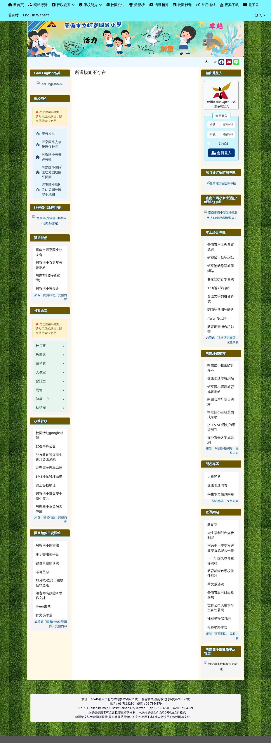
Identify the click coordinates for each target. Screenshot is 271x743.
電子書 (253, 4)
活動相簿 (161, 4)
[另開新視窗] (50, 84)
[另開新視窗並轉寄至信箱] (229, 62)
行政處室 (64, 4)
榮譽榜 (139, 4)
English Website (36, 15)
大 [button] (206, 61)
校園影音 (185, 4)
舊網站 (13, 15)
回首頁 (18, 4)
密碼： (214, 135)
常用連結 (208, 4)
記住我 (223, 143)
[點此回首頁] (135, 39)
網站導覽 (41, 4)
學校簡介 (91, 4)
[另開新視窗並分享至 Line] (236, 62)
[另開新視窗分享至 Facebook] (221, 62)
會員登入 (224, 152)
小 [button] (215, 62)
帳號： (214, 125)
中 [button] (211, 62)
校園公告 (118, 4)
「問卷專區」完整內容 (224, 501)
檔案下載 (232, 4)
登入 (258, 15)
